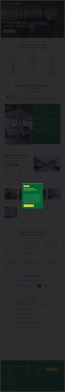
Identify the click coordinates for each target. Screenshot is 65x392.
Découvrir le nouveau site (29, 205)
